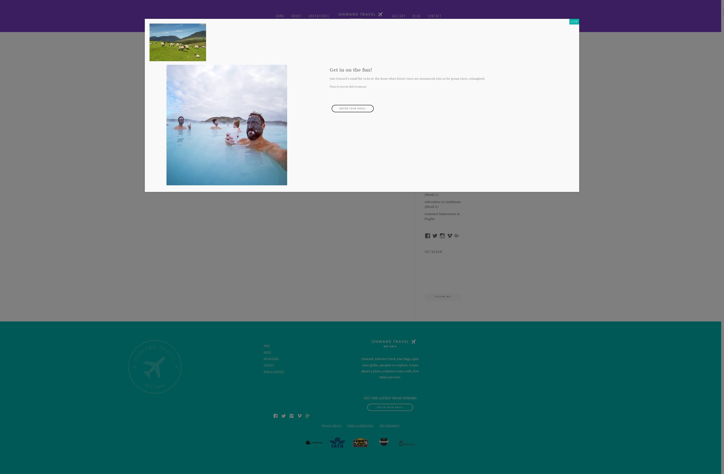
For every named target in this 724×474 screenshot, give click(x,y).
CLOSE (574, 21)
